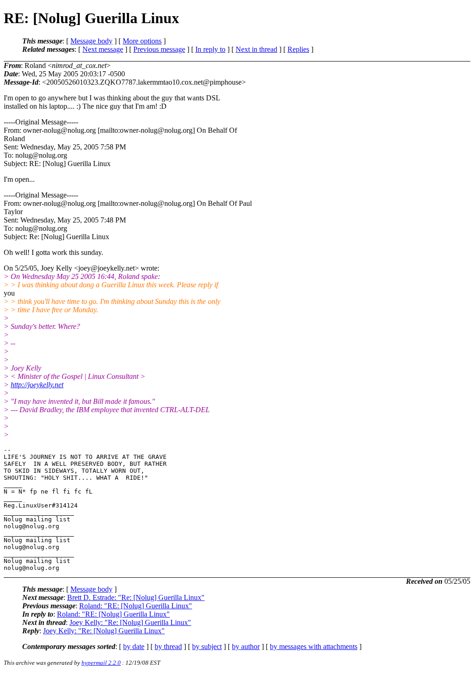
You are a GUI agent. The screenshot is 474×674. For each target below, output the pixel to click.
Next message (102, 49)
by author (246, 646)
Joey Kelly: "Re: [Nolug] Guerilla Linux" (130, 622)
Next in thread (256, 49)
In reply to (210, 49)
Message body (91, 41)
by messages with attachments (313, 646)
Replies (298, 49)
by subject (207, 646)
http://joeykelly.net (37, 385)
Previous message (159, 49)
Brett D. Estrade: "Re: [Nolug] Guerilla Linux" (136, 597)
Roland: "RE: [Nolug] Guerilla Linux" (135, 606)
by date (133, 646)
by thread (168, 646)
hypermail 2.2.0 (101, 662)
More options (142, 41)
